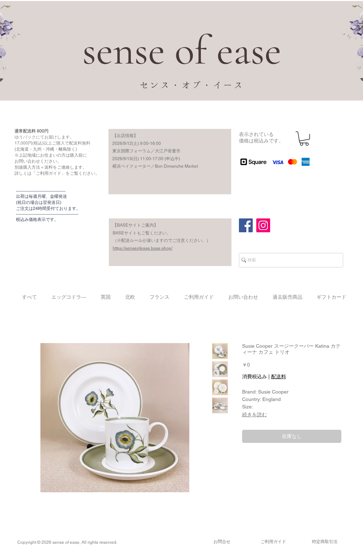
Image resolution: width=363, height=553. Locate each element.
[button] (304, 138)
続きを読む (254, 414)
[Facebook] (246, 225)
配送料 (278, 376)
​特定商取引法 (324, 541)
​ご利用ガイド (273, 541)
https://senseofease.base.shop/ (142, 248)
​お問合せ (221, 541)
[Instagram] (263, 225)
